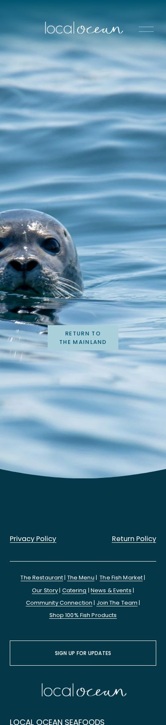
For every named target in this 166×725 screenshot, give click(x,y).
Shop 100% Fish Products (83, 615)
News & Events (111, 590)
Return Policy (134, 539)
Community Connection (59, 603)
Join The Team (117, 603)
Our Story (45, 590)
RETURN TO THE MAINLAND (83, 337)
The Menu (80, 577)
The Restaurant (41, 577)
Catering (74, 590)
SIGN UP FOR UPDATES (83, 653)
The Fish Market (121, 577)
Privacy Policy (33, 539)
